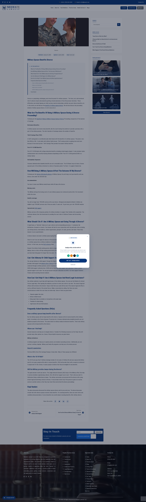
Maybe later (73, 264)
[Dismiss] (87, 236)
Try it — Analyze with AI (73, 260)
